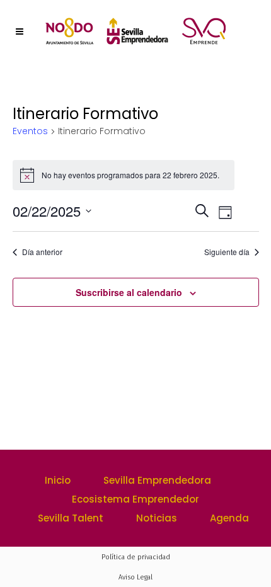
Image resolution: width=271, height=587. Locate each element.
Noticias (156, 518)
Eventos (30, 131)
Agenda (229, 518)
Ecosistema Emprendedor (135, 499)
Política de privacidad (135, 557)
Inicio (58, 480)
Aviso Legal (135, 577)
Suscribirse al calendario (129, 292)
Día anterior (42, 252)
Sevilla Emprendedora (157, 480)
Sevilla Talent (70, 518)
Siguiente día (227, 252)
